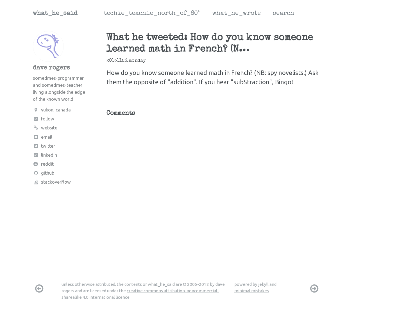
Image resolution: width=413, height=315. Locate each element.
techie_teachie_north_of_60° (152, 14)
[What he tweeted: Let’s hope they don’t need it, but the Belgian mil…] (314, 288)
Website (49, 127)
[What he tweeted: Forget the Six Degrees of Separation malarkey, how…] (39, 288)
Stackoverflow (56, 181)
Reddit (47, 163)
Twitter (48, 146)
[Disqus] (213, 190)
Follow (47, 118)
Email (46, 137)
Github (47, 172)
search (283, 14)
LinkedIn (49, 155)
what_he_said (55, 14)
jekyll (263, 284)
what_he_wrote (236, 14)
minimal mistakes (251, 290)
